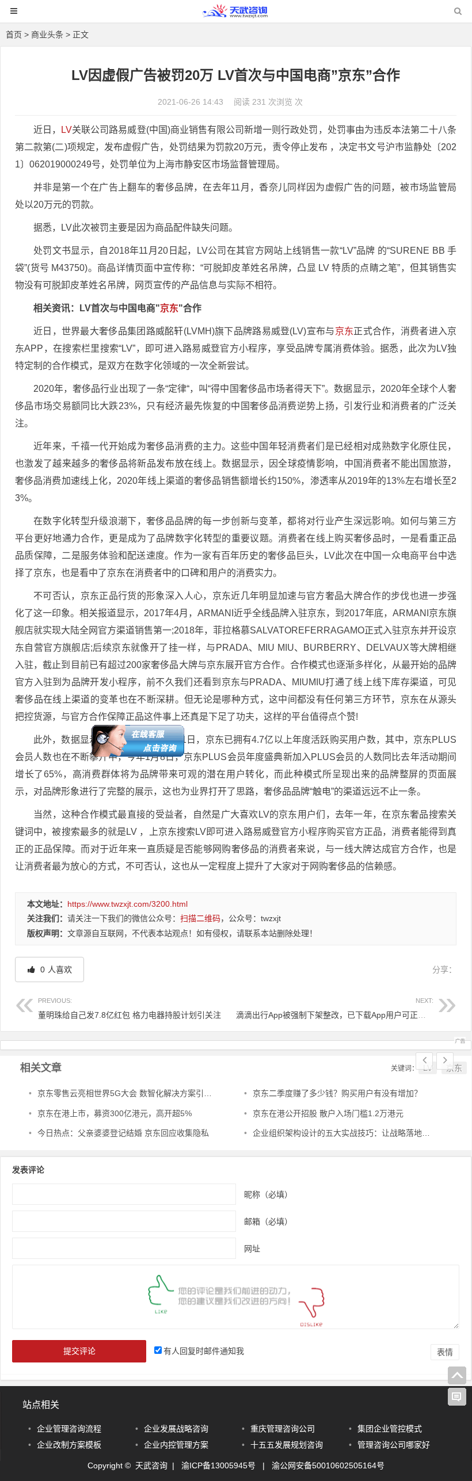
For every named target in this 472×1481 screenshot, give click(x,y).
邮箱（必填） (268, 1221)
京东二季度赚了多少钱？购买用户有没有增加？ (337, 1093)
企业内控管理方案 (176, 1444)
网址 (252, 1248)
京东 (169, 308)
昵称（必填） (268, 1193)
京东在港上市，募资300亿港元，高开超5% (114, 1113)
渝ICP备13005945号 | (226, 1465)
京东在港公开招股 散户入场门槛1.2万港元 (328, 1113)
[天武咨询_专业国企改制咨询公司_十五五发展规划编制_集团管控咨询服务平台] (236, 16)
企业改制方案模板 (69, 1444)
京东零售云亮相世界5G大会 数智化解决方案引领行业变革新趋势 (152, 1093)
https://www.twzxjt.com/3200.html (127, 904)
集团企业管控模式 (389, 1428)
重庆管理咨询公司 (282, 1428)
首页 (14, 34)
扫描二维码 (200, 918)
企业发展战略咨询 (176, 1428)
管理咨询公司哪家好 (393, 1444)
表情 (445, 1352)
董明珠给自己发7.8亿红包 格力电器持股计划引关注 (129, 1008)
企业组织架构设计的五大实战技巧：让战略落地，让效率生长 (361, 1133)
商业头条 (47, 34)
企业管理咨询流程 (69, 1428)
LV (66, 130)
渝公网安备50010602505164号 (328, 1465)
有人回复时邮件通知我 (203, 1351)
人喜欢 (55, 969)
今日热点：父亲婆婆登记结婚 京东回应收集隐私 (123, 1133)
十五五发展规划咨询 (286, 1444)
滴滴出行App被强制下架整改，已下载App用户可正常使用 (339, 1008)
